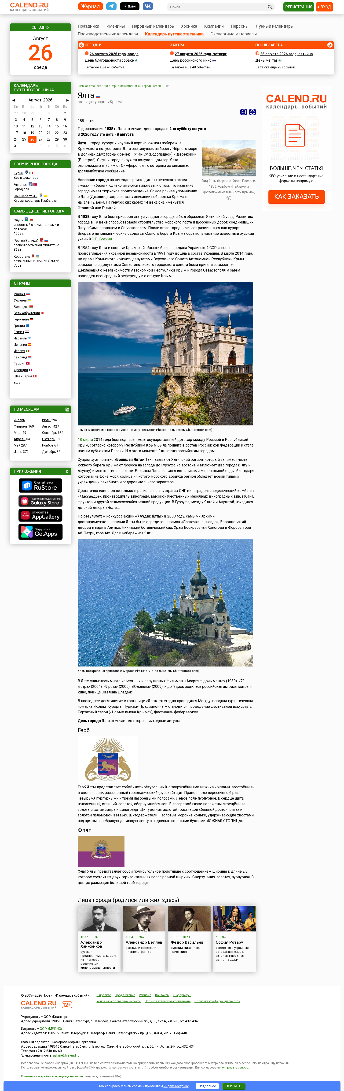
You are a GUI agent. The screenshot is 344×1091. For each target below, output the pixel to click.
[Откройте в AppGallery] (40, 516)
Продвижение (125, 995)
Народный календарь (153, 26)
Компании (214, 26)
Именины (115, 26)
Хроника (189, 26)
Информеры (182, 995)
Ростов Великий (26, 240)
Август (47, 426)
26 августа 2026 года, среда (114, 54)
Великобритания (27, 313)
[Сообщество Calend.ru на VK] (148, 6)
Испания (20, 344)
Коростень (22, 256)
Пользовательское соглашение (167, 1001)
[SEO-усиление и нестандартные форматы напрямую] (297, 210)
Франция (21, 370)
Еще (17, 382)
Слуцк (18, 220)
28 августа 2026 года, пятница (286, 54)
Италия (19, 351)
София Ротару (229, 942)
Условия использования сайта (118, 1001)
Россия (20, 294)
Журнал (90, 6)
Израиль (20, 338)
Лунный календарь (274, 26)
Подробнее (207, 1086)
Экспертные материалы (234, 33)
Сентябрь (49, 433)
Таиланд (20, 357)
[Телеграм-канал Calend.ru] (111, 6)
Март (18, 433)
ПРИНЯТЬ (233, 1086)
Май (17, 445)
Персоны (240, 26)
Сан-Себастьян (25, 196)
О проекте (103, 995)
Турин (18, 173)
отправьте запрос (235, 1067)
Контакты (162, 995)
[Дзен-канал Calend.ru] (129, 6)
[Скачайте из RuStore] (40, 486)
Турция (19, 363)
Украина (20, 300)
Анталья (20, 184)
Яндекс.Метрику (176, 1086)
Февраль (21, 426)
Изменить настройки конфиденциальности (52, 1076)
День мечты (266, 60)
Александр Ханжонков (91, 944)
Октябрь (48, 439)
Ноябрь (48, 445)
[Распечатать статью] (252, 112)
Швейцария (23, 376)
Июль (46, 420)
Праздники (88, 26)
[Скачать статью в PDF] (243, 112)
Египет (19, 332)
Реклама (145, 995)
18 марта (85, 439)
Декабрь (49, 452)
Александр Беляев (144, 942)
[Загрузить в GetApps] (40, 532)
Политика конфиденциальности (217, 1001)
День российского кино (191, 60)
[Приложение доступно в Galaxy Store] (40, 501)
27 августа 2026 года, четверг (201, 54)
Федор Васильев (187, 942)
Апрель (20, 439)
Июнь (18, 452)
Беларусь (21, 307)
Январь (19, 420)
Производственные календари (108, 33)
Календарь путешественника (174, 33)
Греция (19, 326)
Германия (21, 319)
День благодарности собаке (109, 60)
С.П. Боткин (102, 239)
